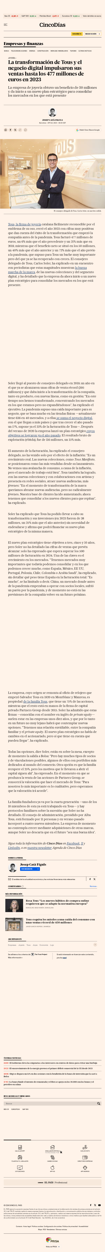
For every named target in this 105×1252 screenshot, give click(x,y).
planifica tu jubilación (20, 1161)
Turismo (73, 51)
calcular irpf (20, 1151)
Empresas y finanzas (23, 44)
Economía (44, 945)
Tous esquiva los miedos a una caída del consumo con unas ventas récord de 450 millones (60, 921)
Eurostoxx (15, 1109)
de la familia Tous (35, 701)
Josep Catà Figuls (52, 120)
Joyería (21, 945)
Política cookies (37, 1226)
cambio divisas (52, 1161)
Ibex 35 (7, 16)
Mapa (40, 1229)
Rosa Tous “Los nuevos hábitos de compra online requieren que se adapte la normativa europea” (57, 902)
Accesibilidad (83, 1226)
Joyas (35, 945)
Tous (28, 945)
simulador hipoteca (52, 1151)
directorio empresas (85, 1161)
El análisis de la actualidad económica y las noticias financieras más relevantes (43, 879)
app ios (52, 1171)
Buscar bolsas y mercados (17, 1096)
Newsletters (51, 1229)
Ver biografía (26, 869)
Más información (15, 957)
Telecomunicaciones (19, 51)
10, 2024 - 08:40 (57, 123)
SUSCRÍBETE (76, 34)
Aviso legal (27, 1226)
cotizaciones (20, 1171)
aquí (65, 957)
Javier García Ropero (34, 926)
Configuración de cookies (53, 1226)
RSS (44, 1229)
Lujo (52, 945)
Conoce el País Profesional (52, 1182)
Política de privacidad (70, 1226)
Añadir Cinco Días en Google (89, 130)
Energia (32, 51)
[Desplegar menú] (6, 25)
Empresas (12, 945)
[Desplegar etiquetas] (95, 945)
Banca (6, 51)
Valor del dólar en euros (92, 16)
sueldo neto (85, 1151)
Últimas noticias (84, 51)
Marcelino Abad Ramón (35, 908)
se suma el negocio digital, (74, 418)
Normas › (93, 886)
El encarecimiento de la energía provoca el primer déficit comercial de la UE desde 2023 (51, 1068)
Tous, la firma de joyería (24, 224)
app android (85, 1171)
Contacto (19, 1226)
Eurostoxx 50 (67, 16)
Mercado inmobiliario (59, 51)
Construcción (42, 51)
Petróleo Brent (45, 16)
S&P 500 (25, 16)
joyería (11, 58)
